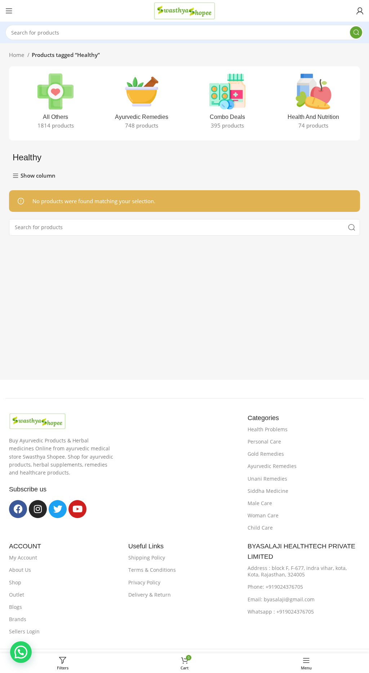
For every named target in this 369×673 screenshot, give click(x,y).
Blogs (15, 606)
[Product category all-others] (55, 103)
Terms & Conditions (152, 569)
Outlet (16, 594)
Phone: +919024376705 (275, 586)
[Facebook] (18, 509)
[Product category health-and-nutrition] (313, 103)
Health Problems (268, 429)
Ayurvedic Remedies (272, 466)
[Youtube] (77, 509)
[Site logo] (184, 10)
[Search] (356, 32)
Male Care (260, 503)
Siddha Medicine (268, 490)
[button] (21, 652)
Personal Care (264, 441)
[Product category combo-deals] (227, 103)
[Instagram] (38, 509)
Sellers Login (24, 631)
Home (17, 54)
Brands (17, 619)
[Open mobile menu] (9, 11)
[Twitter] (58, 509)
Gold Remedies (266, 453)
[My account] (360, 11)
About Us (20, 569)
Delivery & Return (149, 594)
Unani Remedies (267, 478)
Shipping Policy (146, 557)
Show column (38, 176)
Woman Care (263, 515)
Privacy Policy (144, 582)
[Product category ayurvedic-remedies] (141, 103)
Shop (15, 582)
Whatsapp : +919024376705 (281, 611)
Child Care (260, 527)
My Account (23, 557)
